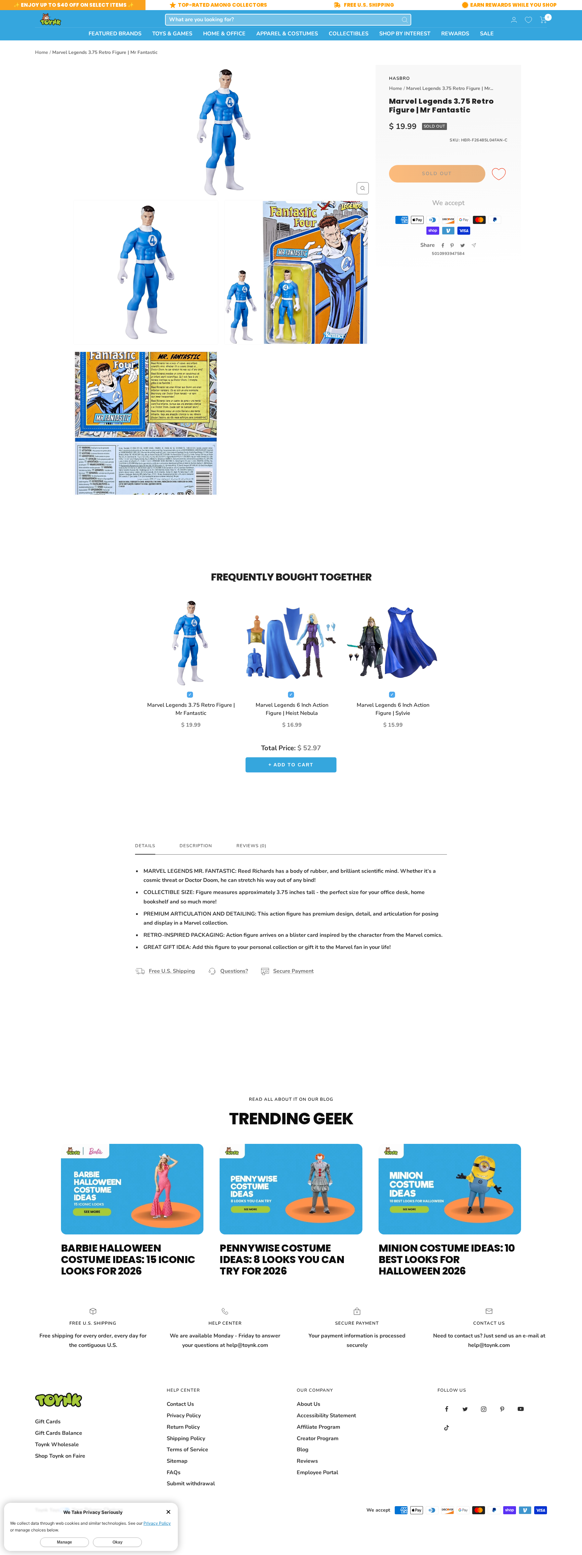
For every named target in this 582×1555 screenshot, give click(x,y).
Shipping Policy (186, 1438)
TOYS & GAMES (172, 33)
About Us (308, 1404)
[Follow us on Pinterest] (502, 1409)
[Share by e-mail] (474, 245)
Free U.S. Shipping (172, 971)
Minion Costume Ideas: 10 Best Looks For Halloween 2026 (447, 1259)
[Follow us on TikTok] (447, 1427)
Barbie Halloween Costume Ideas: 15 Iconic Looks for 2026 (128, 1259)
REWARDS (455, 33)
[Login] (514, 20)
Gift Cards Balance (58, 1433)
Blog (303, 1449)
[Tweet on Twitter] (462, 245)
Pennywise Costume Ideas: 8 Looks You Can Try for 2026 (282, 1259)
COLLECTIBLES (348, 33)
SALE (487, 33)
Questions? (234, 971)
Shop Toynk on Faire (60, 1456)
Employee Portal (317, 1472)
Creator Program (317, 1438)
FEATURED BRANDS (115, 33)
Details (145, 846)
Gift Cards (48, 1421)
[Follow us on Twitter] (465, 1409)
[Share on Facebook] (443, 245)
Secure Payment (293, 971)
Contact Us (180, 1404)
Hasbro (399, 78)
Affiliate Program (318, 1427)
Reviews (307, 1461)
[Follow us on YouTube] (521, 1409)
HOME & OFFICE (224, 33)
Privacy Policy (184, 1415)
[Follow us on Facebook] (447, 1409)
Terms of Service (187, 1449)
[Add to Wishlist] (500, 174)
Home (41, 52)
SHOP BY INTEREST (404, 33)
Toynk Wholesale (57, 1444)
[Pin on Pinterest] (452, 245)
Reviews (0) (251, 846)
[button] (543, 19)
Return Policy (183, 1427)
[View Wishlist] (528, 19)
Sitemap (177, 1461)
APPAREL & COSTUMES (287, 33)
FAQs (174, 1472)
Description (196, 846)
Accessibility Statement (326, 1415)
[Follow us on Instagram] (484, 1409)
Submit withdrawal (191, 1483)
